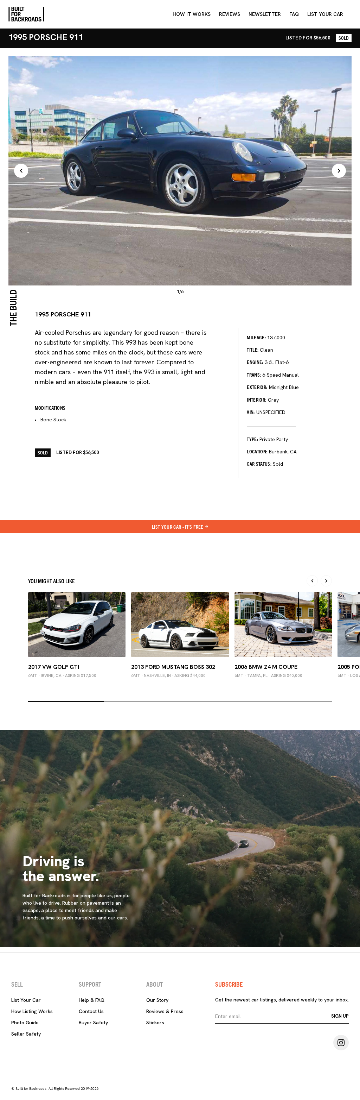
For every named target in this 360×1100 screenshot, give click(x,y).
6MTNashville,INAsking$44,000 (168, 675)
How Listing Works (32, 1011)
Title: (252, 349)
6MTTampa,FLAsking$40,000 (268, 675)
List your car (325, 14)
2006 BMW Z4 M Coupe (265, 667)
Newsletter (265, 14)
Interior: (256, 399)
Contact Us (91, 1011)
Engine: (255, 362)
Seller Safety (26, 1034)
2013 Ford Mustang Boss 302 (173, 667)
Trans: (254, 374)
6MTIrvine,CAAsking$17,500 (62, 675)
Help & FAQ (91, 1000)
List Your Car (26, 1000)
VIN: (251, 412)
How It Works (192, 14)
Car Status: (259, 463)
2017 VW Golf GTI (53, 667)
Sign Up (340, 1016)
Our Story (157, 1000)
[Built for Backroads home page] (26, 14)
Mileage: (256, 337)
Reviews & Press (165, 1011)
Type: (252, 439)
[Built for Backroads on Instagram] (341, 1042)
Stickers (155, 1022)
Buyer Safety (93, 1022)
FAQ (294, 14)
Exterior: (257, 387)
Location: (257, 451)
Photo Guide (25, 1022)
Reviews (229, 14)
